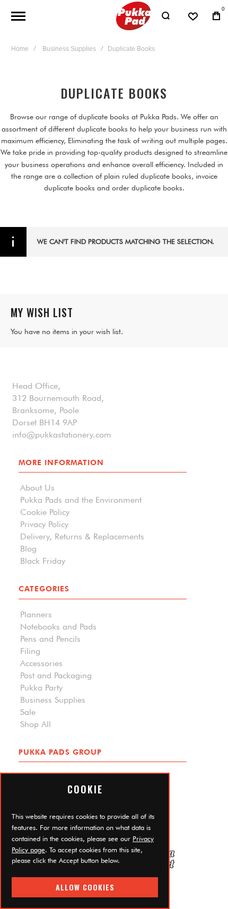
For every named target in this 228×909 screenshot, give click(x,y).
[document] (85, 840)
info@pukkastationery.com (61, 435)
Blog (28, 549)
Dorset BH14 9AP (44, 422)
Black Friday (42, 561)
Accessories (41, 663)
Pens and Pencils (50, 639)
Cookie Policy (44, 512)
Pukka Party (41, 688)
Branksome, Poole (45, 410)
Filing (30, 651)
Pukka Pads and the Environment (81, 500)
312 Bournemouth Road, (58, 398)
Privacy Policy (44, 524)
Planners (36, 614)
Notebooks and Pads (58, 627)
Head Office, (36, 386)
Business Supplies (69, 49)
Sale (28, 712)
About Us (37, 488)
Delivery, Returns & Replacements (82, 536)
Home (20, 49)
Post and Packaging (56, 675)
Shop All (35, 724)
